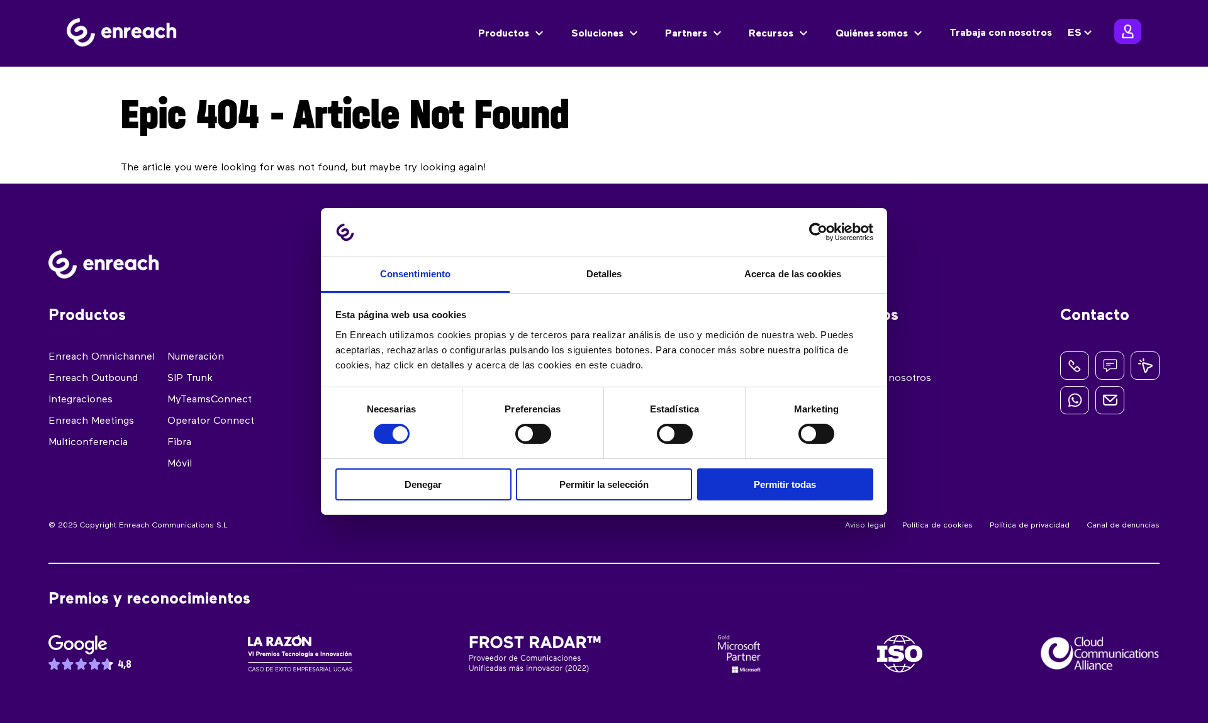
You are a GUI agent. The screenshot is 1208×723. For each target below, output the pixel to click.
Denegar (423, 484)
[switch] (533, 434)
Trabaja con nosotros (1000, 33)
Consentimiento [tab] (415, 273)
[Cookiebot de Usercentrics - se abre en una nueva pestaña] (818, 232)
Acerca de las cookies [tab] (792, 273)
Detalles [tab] (604, 273)
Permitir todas (785, 484)
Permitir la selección (604, 484)
